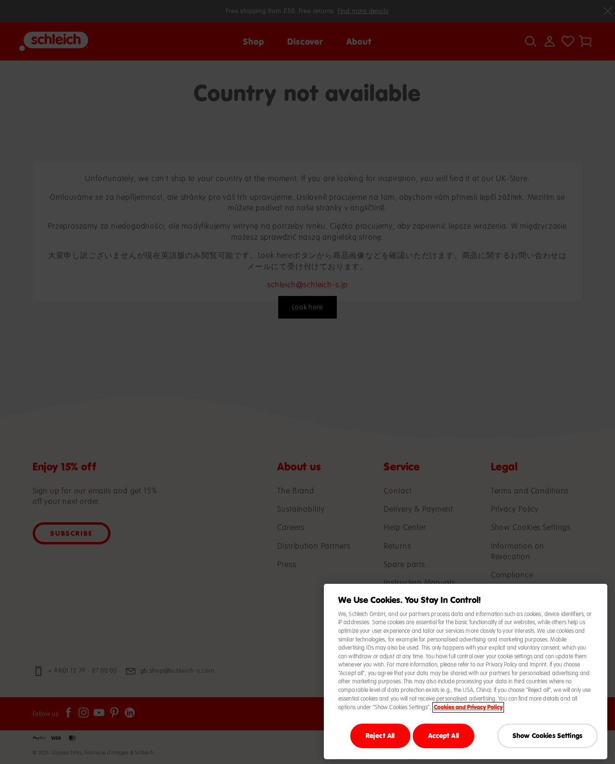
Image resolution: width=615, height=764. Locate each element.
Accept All (443, 735)
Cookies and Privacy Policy (468, 707)
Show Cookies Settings (547, 735)
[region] (465, 671)
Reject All (380, 735)
